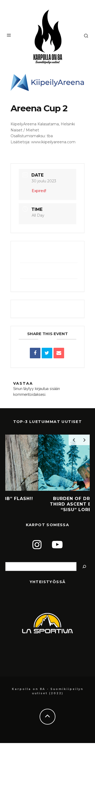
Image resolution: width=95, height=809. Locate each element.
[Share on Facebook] (35, 353)
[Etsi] (84, 566)
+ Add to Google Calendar (49, 256)
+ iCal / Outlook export (49, 272)
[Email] (59, 353)
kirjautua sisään (47, 389)
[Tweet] (47, 353)
